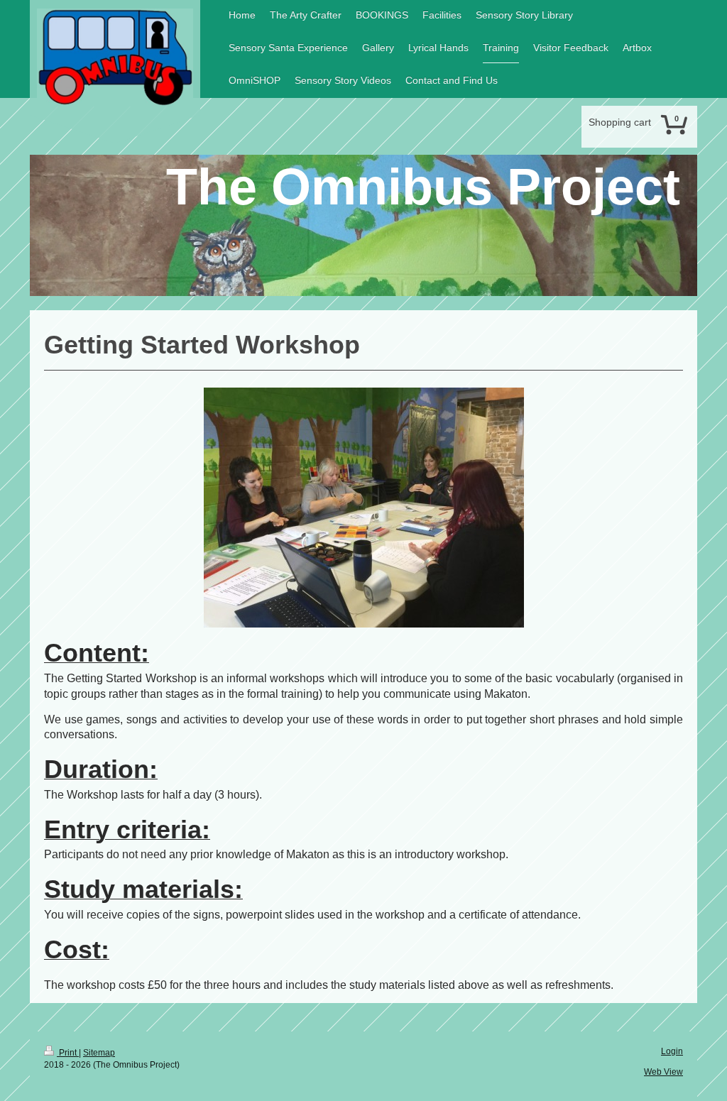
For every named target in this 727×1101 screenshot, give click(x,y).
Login (672, 1051)
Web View (663, 1072)
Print (68, 1053)
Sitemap (99, 1053)
